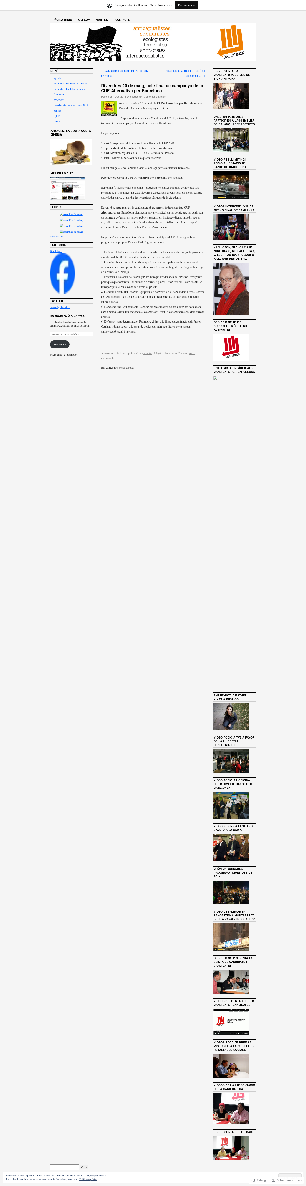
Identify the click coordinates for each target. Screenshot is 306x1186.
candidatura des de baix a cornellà (70, 83)
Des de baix (56, 251)
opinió (57, 116)
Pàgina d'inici (63, 20)
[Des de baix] (62, 292)
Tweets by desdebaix (60, 307)
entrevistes (59, 99)
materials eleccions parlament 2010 (71, 105)
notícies (147, 353)
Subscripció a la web (67, 316)
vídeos (57, 121)
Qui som (84, 20)
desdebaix (136, 96)
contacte (122, 20)
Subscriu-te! (60, 344)
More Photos (56, 236)
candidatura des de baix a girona (69, 88)
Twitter (56, 301)
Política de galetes (88, 1179)
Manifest (103, 20)
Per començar (186, 5)
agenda (57, 78)
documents (59, 94)
